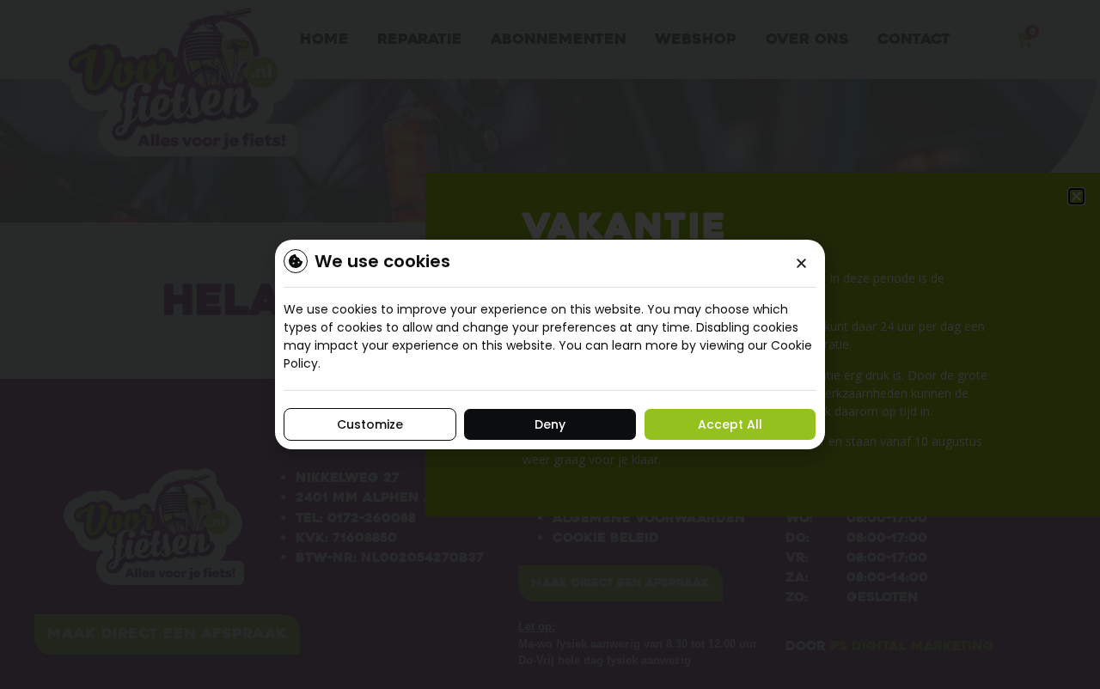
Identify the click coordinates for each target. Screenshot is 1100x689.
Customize (370, 424)
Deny (550, 424)
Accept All (730, 424)
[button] (801, 263)
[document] (550, 344)
